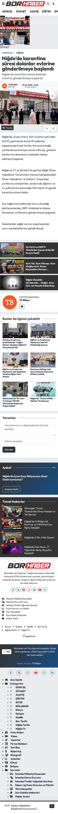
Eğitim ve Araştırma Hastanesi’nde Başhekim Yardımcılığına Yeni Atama (14, 373)
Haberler (7, 52)
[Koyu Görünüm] (53, 4)
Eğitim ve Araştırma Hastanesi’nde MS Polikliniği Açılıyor (40, 342)
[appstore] (29, 636)
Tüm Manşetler (13, 611)
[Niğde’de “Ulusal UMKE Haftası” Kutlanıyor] (43, 388)
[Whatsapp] (45, 589)
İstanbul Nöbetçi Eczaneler (19, 598)
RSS (8, 651)
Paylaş (9, 127)
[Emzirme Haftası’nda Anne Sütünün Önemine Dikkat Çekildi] (43, 359)
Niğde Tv (25, 630)
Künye (8, 626)
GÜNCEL (7, 11)
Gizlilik (30, 626)
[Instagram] (29, 589)
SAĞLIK (20, 52)
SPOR (18, 702)
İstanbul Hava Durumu (17, 601)
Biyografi (15, 754)
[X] (18, 589)
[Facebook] (13, 589)
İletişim (19, 626)
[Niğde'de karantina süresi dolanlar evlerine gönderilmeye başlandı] (29, 107)
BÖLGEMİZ (22, 706)
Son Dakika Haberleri (16, 615)
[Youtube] (39, 589)
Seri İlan (15, 747)
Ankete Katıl (11, 489)
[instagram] (27, 672)
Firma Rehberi (18, 743)
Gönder (9, 449)
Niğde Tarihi (11, 630)
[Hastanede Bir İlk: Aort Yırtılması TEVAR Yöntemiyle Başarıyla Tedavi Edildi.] (15, 388)
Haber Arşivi (12, 618)
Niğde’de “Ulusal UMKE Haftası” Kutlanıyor (41, 399)
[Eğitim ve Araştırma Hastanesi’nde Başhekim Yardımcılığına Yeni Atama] (15, 359)
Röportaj (15, 751)
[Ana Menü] (3, 3)
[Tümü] (54, 467)
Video (13, 736)
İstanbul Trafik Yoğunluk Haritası (21, 605)
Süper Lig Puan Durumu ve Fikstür (34, 785)
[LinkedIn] (34, 589)
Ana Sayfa (16, 679)
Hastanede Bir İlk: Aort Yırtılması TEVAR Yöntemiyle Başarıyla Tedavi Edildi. (14, 402)
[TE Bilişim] (10, 301)
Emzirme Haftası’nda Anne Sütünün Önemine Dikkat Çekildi (41, 372)
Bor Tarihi (42, 626)
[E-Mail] (21, 306)
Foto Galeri (17, 732)
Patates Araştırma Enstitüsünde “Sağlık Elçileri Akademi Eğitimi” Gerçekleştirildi (15, 344)
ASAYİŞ (34, 11)
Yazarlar (15, 739)
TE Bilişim (24, 300)
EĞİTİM (46, 11)
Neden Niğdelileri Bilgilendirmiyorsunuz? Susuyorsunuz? (24, 808)
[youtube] (35, 672)
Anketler (15, 758)
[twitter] (19, 672)
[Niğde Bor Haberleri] (25, 3)
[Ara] (48, 4)
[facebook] (10, 672)
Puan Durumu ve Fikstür (17, 608)
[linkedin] (52, 672)
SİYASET (21, 11)
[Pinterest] (23, 589)
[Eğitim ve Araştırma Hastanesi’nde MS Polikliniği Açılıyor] (43, 330)
